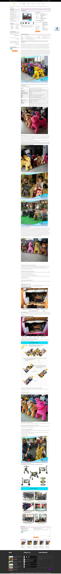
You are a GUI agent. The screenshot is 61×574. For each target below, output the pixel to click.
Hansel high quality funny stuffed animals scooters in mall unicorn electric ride (29, 548)
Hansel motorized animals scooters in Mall (17, 567)
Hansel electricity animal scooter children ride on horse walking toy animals (47, 548)
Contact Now (38, 31)
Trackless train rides (13, 14)
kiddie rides (11, 19)
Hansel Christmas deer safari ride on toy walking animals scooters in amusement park (35, 548)
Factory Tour (33, 3)
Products (24, 3)
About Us (28, 3)
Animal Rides (12, 10)
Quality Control (38, 3)
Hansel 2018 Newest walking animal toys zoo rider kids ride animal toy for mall (23, 548)
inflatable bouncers (12, 18)
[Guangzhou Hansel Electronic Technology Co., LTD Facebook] (26, 557)
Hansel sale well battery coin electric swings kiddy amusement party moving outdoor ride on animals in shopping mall (27, 26)
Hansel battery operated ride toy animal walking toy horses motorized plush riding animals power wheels (41, 548)
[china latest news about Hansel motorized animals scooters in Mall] (11, 568)
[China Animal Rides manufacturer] (14, 3)
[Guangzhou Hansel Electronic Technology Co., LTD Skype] (21, 532)
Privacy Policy (12, 572)
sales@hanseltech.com (28, 566)
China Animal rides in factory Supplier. (19, 572)
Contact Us (43, 3)
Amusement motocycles (13, 11)
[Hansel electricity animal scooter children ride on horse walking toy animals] (48, 543)
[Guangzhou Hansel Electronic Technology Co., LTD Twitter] (28, 557)
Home (20, 3)
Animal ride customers (13, 15)
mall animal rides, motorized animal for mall (17, 557)
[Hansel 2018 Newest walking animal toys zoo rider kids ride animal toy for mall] (23, 543)
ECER (32, 573)
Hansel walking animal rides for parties (17, 562)
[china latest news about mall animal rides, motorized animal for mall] (11, 558)
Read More (15, 559)
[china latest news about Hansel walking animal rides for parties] (11, 563)
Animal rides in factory (18, 6)
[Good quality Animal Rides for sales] (12, 27)
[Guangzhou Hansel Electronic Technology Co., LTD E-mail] (22, 532)
